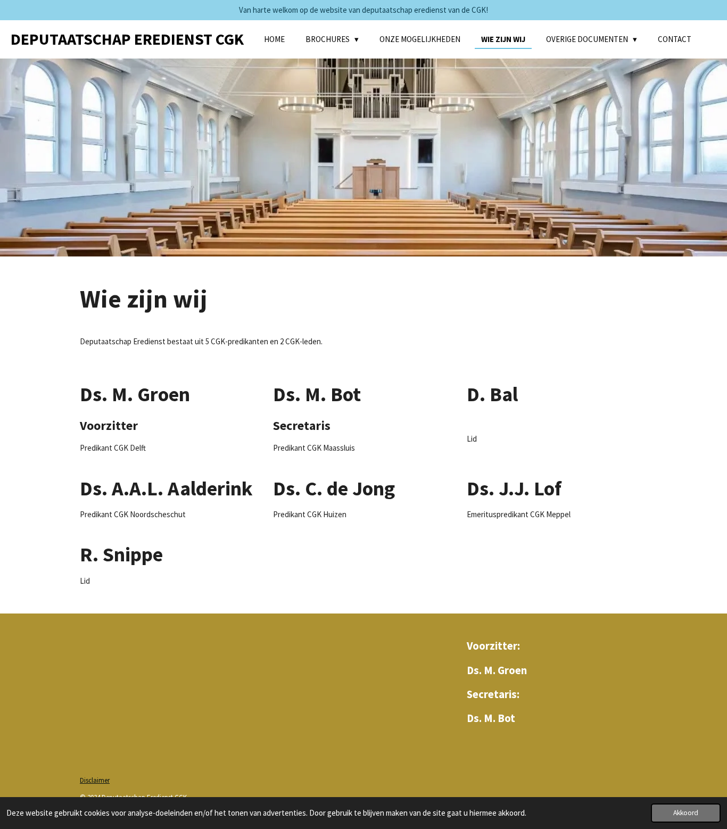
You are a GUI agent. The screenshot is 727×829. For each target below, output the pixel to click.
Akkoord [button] (685, 812)
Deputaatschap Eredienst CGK (127, 39)
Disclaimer (95, 780)
